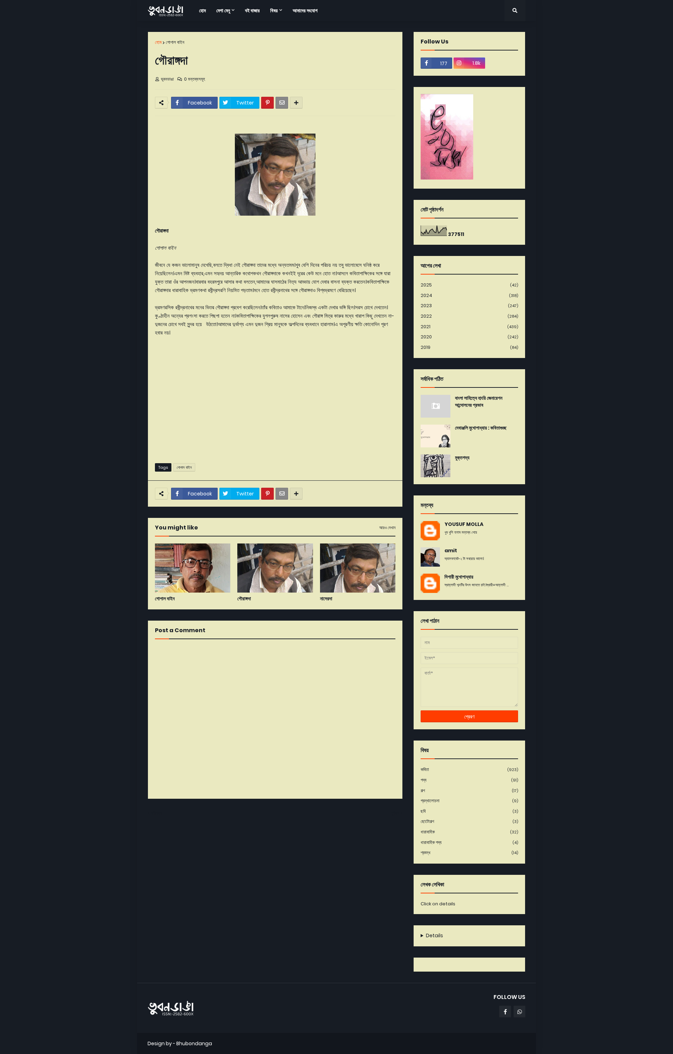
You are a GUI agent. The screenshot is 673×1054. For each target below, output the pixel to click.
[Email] (282, 103)
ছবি (469, 811)
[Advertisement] (275, 403)
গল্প (469, 790)
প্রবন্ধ (469, 852)
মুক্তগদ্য (462, 457)
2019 (469, 347)
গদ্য (469, 780)
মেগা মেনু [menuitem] (223, 10)
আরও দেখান (387, 528)
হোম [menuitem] (202, 10)
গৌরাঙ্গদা (244, 598)
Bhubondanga (194, 1043)
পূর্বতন (395, 813)
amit (450, 550)
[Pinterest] (267, 103)
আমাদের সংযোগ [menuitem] (305, 10)
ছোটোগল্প (469, 821)
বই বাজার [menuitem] (252, 10)
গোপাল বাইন (175, 42)
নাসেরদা (326, 598)
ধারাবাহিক (469, 832)
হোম (158, 42)
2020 (469, 336)
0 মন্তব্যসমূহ (194, 79)
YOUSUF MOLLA (463, 524)
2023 (469, 305)
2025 (469, 285)
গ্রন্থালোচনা (469, 800)
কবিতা (469, 769)
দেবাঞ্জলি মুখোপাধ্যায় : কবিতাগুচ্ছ (481, 428)
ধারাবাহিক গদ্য (469, 842)
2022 (469, 316)
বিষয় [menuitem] (274, 10)
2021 (469, 326)
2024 (469, 295)
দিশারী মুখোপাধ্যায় (458, 577)
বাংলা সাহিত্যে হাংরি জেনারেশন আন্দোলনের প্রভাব (478, 401)
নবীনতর (156, 813)
